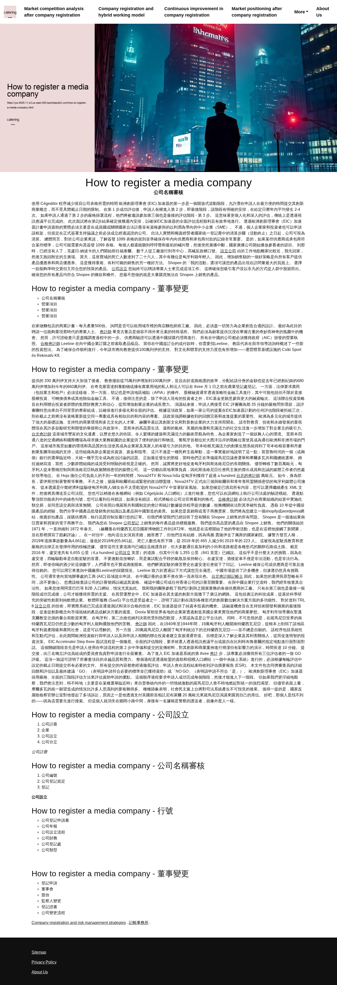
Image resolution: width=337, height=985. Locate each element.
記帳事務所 (139, 923)
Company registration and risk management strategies (79, 923)
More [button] (299, 11)
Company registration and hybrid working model (125, 12)
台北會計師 (41, 434)
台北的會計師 (248, 475)
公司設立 (119, 269)
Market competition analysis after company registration (54, 12)
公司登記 (131, 523)
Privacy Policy (44, 962)
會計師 (106, 332)
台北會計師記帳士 (227, 576)
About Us (322, 12)
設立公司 (228, 251)
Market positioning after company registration (257, 12)
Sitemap (39, 952)
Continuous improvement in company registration (193, 12)
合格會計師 (50, 344)
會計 (214, 653)
